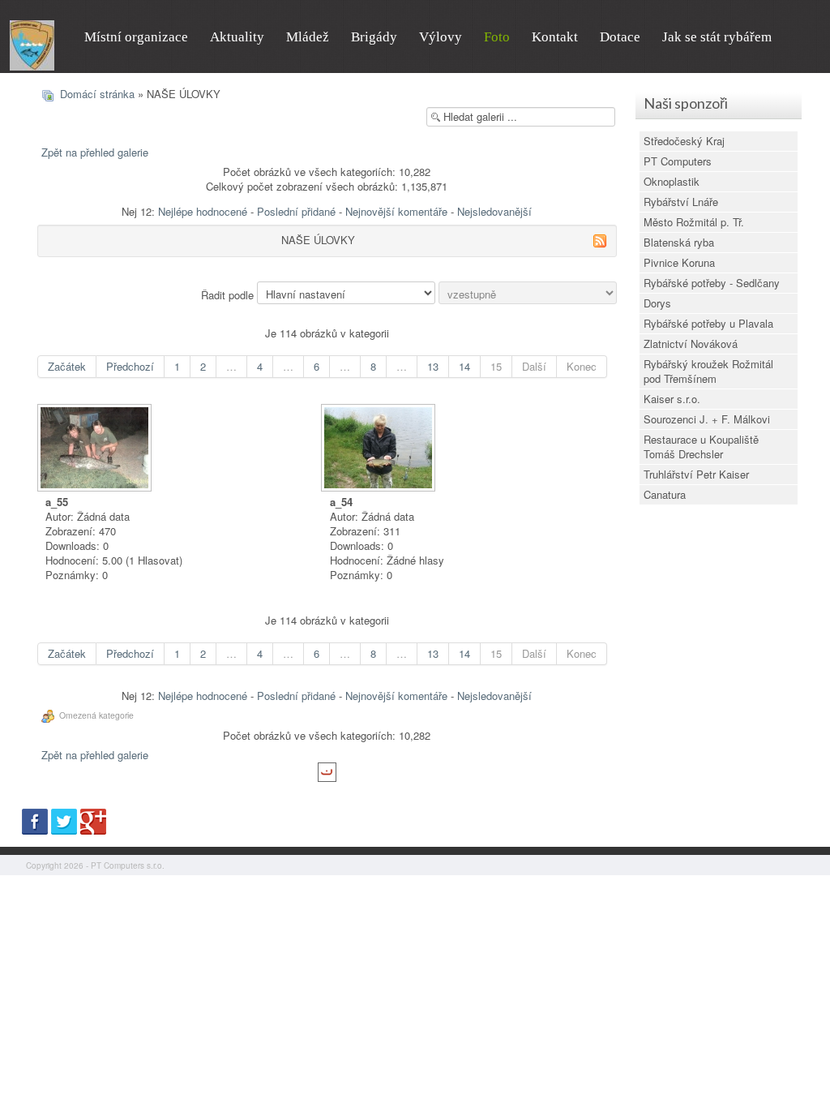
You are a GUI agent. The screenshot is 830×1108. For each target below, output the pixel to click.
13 (433, 366)
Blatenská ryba (679, 242)
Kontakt (555, 37)
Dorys (657, 303)
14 (464, 366)
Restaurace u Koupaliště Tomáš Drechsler (701, 447)
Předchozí (130, 366)
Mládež (307, 37)
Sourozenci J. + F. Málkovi (707, 419)
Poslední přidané (296, 211)
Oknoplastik (672, 181)
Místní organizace (136, 37)
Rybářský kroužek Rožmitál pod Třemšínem (708, 371)
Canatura (665, 494)
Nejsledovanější (494, 211)
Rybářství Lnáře (681, 201)
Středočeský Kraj (684, 140)
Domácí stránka (97, 93)
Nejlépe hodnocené (202, 211)
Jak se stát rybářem (717, 37)
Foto (497, 37)
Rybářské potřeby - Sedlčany (712, 282)
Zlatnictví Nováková (691, 343)
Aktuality (237, 37)
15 (496, 366)
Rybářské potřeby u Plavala (708, 323)
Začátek (67, 366)
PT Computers (678, 161)
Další (534, 366)
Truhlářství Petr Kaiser (696, 474)
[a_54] (380, 449)
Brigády (374, 37)
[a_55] (96, 449)
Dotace (620, 37)
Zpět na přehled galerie (94, 152)
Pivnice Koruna (679, 262)
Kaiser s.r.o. (672, 398)
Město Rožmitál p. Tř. (694, 222)
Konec (582, 366)
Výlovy (440, 37)
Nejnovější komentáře (396, 211)
